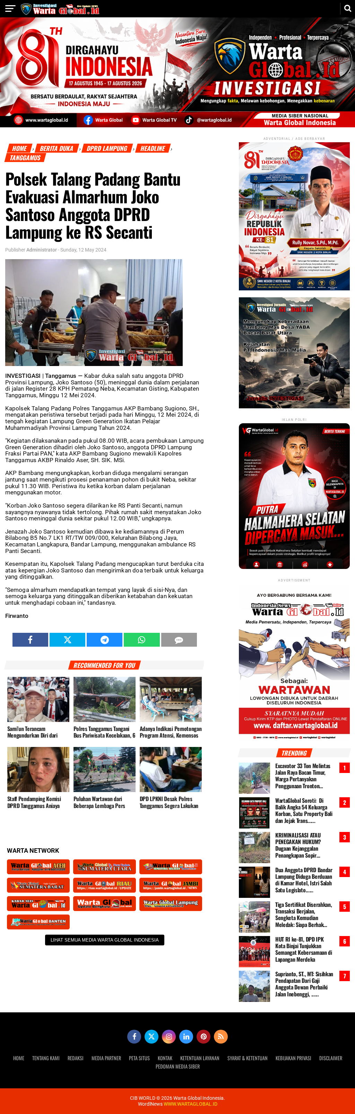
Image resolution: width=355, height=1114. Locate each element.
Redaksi (76, 1058)
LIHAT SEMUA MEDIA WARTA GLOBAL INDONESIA (105, 940)
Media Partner (106, 1058)
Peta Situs (139, 1058)
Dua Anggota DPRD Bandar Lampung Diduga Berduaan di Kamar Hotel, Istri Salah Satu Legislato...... (303, 880)
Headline (153, 148)
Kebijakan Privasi (293, 1058)
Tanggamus (25, 157)
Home (19, 148)
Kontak (165, 1058)
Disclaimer (330, 1058)
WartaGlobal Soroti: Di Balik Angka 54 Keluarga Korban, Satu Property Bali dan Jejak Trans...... (303, 810)
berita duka (57, 148)
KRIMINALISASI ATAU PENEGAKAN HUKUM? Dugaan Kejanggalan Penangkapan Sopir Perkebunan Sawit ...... (299, 845)
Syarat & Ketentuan (247, 1058)
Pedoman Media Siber (178, 1066)
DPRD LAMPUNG (107, 148)
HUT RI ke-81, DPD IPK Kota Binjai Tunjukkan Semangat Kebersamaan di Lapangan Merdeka (303, 949)
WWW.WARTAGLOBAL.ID (190, 1104)
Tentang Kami (46, 1058)
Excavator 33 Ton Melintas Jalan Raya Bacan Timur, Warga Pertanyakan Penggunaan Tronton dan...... (302, 776)
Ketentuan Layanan (199, 1058)
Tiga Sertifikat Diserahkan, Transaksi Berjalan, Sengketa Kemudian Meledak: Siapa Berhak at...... (303, 914)
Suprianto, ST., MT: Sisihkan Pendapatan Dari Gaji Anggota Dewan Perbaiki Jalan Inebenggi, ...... (304, 984)
